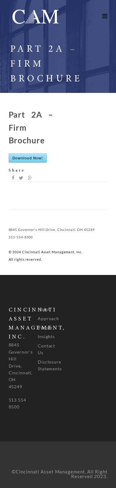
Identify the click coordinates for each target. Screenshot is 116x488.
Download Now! (27, 158)
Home (44, 309)
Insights (46, 336)
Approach (48, 318)
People (45, 327)
